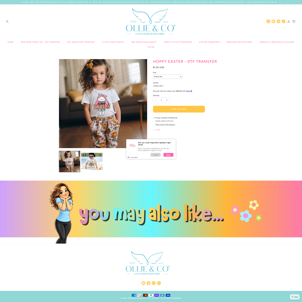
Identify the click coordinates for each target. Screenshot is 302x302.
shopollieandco (136, 298)
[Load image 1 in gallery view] (69, 161)
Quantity (156, 95)
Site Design (153, 298)
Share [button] (158, 130)
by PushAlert (134, 157)
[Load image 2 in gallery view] (91, 161)
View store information (165, 124)
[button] (7, 21)
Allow (168, 155)
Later (155, 155)
